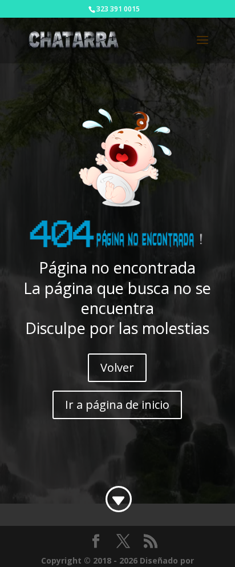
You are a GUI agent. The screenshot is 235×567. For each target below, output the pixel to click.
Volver (117, 367)
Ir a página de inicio (117, 404)
